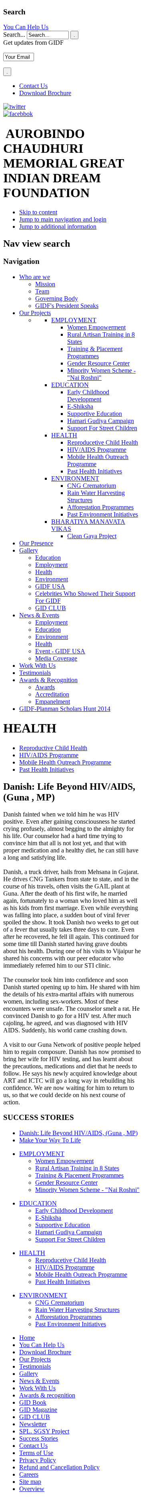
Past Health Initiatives (94, 471)
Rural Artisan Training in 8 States (77, 1168)
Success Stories (38, 1438)
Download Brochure (45, 93)
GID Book (32, 1402)
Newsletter (32, 1424)
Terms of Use (36, 1452)
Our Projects (35, 1359)
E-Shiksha (80, 406)
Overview (31, 1488)
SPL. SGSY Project (44, 1431)
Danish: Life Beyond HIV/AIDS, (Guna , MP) (78, 1133)
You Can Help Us (25, 27)
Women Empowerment (96, 327)
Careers (28, 1474)
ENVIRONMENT (75, 478)
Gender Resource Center (98, 363)
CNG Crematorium (91, 485)
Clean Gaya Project (91, 536)
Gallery (28, 1373)
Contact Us (33, 85)
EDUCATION (70, 384)
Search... (14, 34)
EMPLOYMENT (73, 320)
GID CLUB (34, 1416)
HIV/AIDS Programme (96, 449)
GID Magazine (38, 1409)
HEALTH (64, 435)
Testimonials (35, 1366)
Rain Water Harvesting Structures (77, 1309)
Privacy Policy (37, 1460)
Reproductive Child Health (53, 748)
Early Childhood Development (88, 396)
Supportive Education (94, 413)
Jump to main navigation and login (62, 219)
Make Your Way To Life (50, 1140)
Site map (30, 1481)
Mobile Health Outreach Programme (65, 762)
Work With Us (37, 1388)
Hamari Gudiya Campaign (100, 420)
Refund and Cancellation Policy (59, 1467)
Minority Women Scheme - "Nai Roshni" (101, 374)
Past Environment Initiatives (102, 514)
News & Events (39, 1380)
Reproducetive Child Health (102, 442)
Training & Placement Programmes (94, 352)
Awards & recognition (47, 1395)
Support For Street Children (102, 428)
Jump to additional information (57, 226)
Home (27, 1337)
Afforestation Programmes (100, 507)
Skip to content (38, 212)
